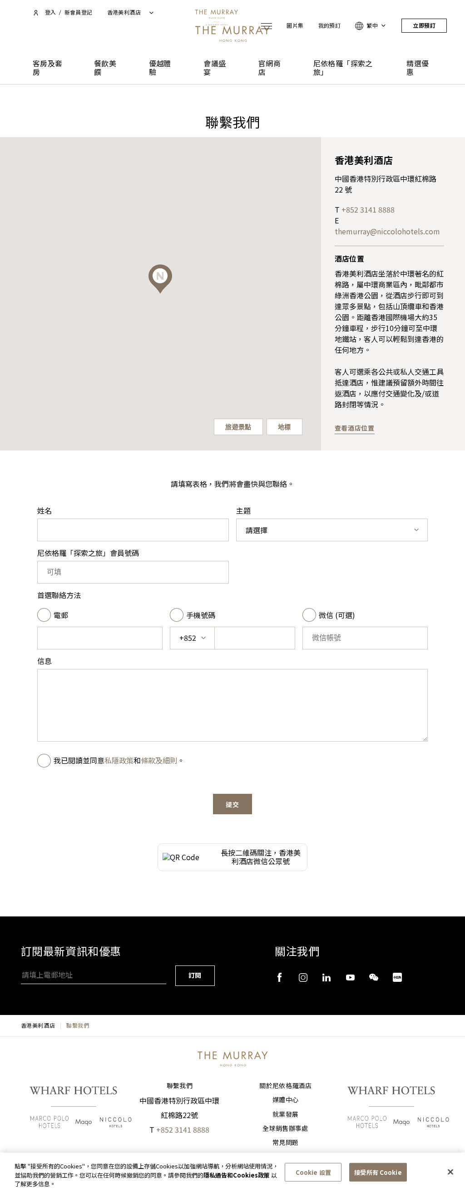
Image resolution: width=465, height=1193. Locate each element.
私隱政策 (119, 760)
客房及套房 (48, 68)
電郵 (61, 614)
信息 (44, 661)
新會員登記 (78, 12)
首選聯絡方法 (59, 595)
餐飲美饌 (105, 68)
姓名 (44, 510)
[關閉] (450, 1172)
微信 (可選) (337, 614)
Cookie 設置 (313, 1172)
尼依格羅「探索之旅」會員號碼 (88, 553)
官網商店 (269, 68)
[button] (160, 279)
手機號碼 (200, 614)
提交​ (232, 805)
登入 (50, 12)
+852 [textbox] (187, 638)
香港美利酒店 (38, 1025)
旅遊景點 (238, 427)
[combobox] (332, 530)
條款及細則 (159, 760)
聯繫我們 (180, 1086)
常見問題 (285, 1143)
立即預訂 (424, 25)
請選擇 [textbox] (256, 530)
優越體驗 (160, 68)
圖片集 (295, 25)
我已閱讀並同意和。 (119, 760)
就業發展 (285, 1114)
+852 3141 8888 (368, 209)
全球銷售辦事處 (285, 1128)
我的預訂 (329, 25)
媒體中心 (285, 1100)
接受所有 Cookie (377, 1172)
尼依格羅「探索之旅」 (343, 68)
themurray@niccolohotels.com (387, 231)
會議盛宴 (214, 68)
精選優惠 (417, 68)
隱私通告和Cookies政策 (236, 1175)
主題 (243, 510)
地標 (284, 427)
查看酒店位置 (355, 428)
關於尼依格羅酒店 (285, 1086)
